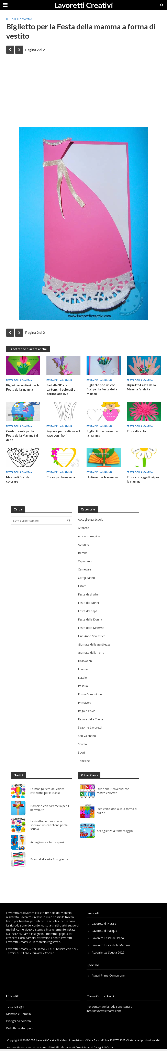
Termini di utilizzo (17, 953)
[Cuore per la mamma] (63, 457)
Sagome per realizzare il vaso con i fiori (63, 433)
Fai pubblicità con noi (62, 949)
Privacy (37, 953)
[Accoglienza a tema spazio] (18, 842)
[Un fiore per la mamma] (104, 457)
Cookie (49, 953)
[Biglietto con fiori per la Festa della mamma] (23, 365)
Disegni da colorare (19, 1021)
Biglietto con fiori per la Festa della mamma (23, 387)
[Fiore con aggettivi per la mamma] (144, 457)
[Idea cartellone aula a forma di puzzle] (87, 811)
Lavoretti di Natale (104, 923)
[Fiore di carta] (144, 411)
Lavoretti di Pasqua (104, 931)
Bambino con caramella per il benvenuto (49, 808)
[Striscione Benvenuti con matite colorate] (87, 791)
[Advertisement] (83, 91)
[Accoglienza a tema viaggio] (87, 831)
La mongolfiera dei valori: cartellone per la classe (47, 791)
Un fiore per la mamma (102, 477)
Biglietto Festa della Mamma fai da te (141, 387)
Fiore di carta (136, 431)
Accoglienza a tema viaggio (115, 831)
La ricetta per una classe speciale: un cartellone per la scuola (49, 825)
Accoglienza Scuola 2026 (108, 952)
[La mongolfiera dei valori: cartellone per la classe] (18, 791)
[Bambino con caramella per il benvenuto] (18, 808)
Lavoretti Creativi (83, 5)
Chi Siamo (38, 949)
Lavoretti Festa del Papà (108, 938)
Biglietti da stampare (19, 1028)
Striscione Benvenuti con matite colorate (113, 791)
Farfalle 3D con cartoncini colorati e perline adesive (60, 389)
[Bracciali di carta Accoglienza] (18, 859)
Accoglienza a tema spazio (48, 842)
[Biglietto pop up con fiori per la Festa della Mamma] (104, 365)
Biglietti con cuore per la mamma (103, 433)
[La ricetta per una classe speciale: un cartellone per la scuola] (18, 825)
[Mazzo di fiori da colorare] (23, 457)
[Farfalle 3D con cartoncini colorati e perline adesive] (63, 365)
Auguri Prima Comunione (108, 975)
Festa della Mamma (19, 19)
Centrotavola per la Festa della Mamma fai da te (22, 435)
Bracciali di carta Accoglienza (49, 859)
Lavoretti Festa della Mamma (111, 945)
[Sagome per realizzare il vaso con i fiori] (63, 411)
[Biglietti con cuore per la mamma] (104, 411)
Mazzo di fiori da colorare (17, 479)
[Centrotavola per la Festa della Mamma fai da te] (23, 411)
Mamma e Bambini (18, 1014)
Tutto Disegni (15, 1006)
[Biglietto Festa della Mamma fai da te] (144, 365)
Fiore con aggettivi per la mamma (143, 479)
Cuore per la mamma (60, 477)
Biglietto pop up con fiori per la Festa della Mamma (102, 389)
